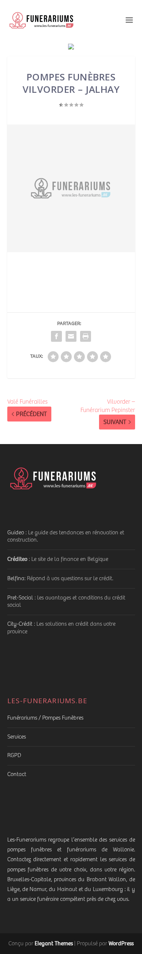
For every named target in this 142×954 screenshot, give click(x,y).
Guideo (15, 533)
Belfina (15, 578)
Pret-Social (20, 598)
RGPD (14, 755)
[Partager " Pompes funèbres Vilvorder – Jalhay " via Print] (85, 336)
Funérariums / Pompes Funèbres (45, 718)
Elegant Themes (54, 943)
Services (16, 737)
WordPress (121, 943)
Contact (16, 774)
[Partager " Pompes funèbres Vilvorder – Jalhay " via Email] (71, 336)
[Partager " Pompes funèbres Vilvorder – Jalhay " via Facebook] (56, 336)
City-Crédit (19, 624)
